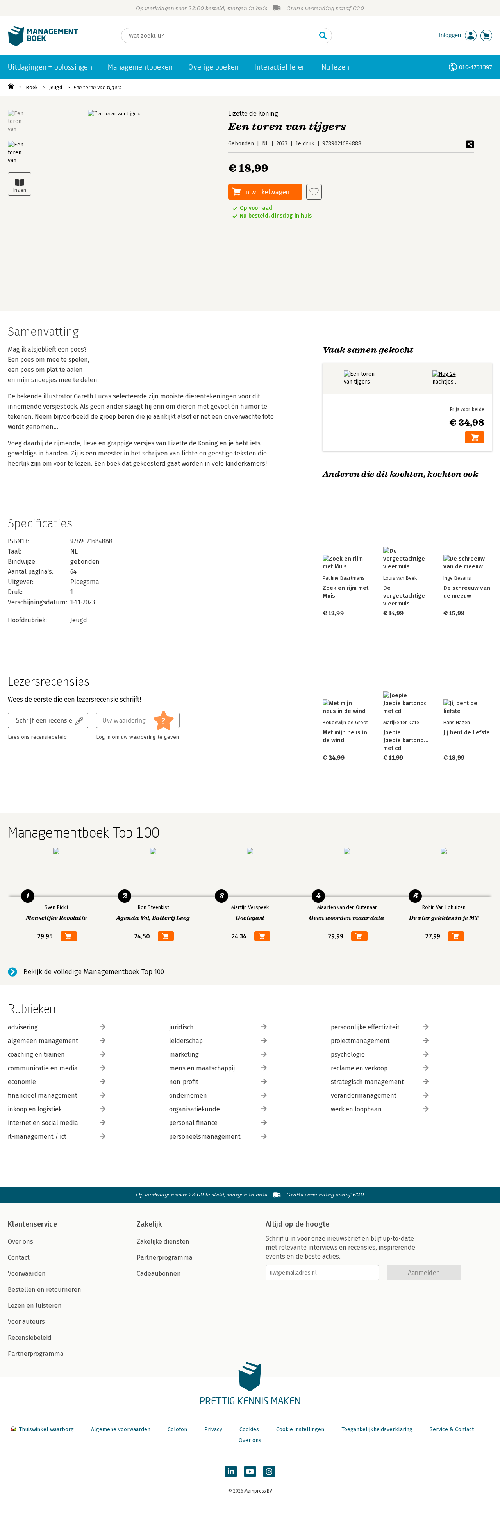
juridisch (181, 1027)
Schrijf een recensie (44, 720)
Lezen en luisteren (35, 1305)
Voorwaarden (27, 1273)
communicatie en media (43, 1068)
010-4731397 (475, 67)
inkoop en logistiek (35, 1109)
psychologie (348, 1054)
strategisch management (367, 1082)
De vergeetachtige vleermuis (404, 595)
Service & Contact (452, 1429)
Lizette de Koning (253, 113)
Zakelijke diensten (163, 1241)
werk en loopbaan (356, 1109)
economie (22, 1082)
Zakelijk (149, 1224)
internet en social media (43, 1123)
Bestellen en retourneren (44, 1289)
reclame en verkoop (359, 1068)
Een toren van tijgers (97, 87)
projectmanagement (360, 1041)
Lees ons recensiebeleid (37, 737)
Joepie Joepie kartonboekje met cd (411, 740)
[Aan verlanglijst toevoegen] (314, 192)
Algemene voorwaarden (120, 1429)
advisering (23, 1027)
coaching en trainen (36, 1054)
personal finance (193, 1123)
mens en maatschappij (202, 1068)
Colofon (177, 1429)
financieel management (42, 1095)
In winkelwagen (266, 191)
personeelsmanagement (205, 1136)
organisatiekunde (194, 1109)
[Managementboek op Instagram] (269, 1471)
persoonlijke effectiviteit (365, 1027)
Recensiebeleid (30, 1337)
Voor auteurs (26, 1321)
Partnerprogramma (36, 1353)
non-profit (183, 1082)
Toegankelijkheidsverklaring (376, 1429)
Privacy (213, 1429)
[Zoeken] (323, 35)
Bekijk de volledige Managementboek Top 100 (93, 972)
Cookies (249, 1429)
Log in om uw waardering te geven (137, 737)
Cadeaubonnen (159, 1273)
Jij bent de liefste (466, 732)
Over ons (20, 1241)
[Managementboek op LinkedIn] (231, 1471)
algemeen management (43, 1041)
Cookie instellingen (300, 1429)
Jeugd (55, 87)
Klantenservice (32, 1224)
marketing (184, 1054)
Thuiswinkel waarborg (46, 1429)
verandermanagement (363, 1095)
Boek (32, 87)
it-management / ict (37, 1136)
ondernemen (188, 1095)
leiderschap (186, 1041)
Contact (19, 1257)
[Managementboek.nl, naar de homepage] (43, 44)
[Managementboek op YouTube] (250, 1471)
